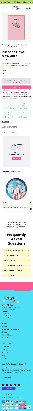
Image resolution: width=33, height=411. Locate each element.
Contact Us (5, 347)
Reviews (4, 358)
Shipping (5, 350)
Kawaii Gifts (9, 398)
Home (3, 45)
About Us (5, 323)
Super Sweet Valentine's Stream (16, 45)
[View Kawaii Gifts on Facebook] (11, 385)
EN (9, 394)
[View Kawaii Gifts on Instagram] (3, 385)
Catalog (4, 332)
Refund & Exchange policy (10, 329)
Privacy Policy (6, 338)
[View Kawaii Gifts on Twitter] (15, 385)
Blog (3, 355)
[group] (16, 2)
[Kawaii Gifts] (16, 7)
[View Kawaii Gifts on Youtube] (19, 385)
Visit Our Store (6, 344)
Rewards (4, 326)
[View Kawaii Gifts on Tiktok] (7, 385)
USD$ (3, 394)
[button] (26, 7)
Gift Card (5, 352)
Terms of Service (7, 335)
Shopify (20, 398)
